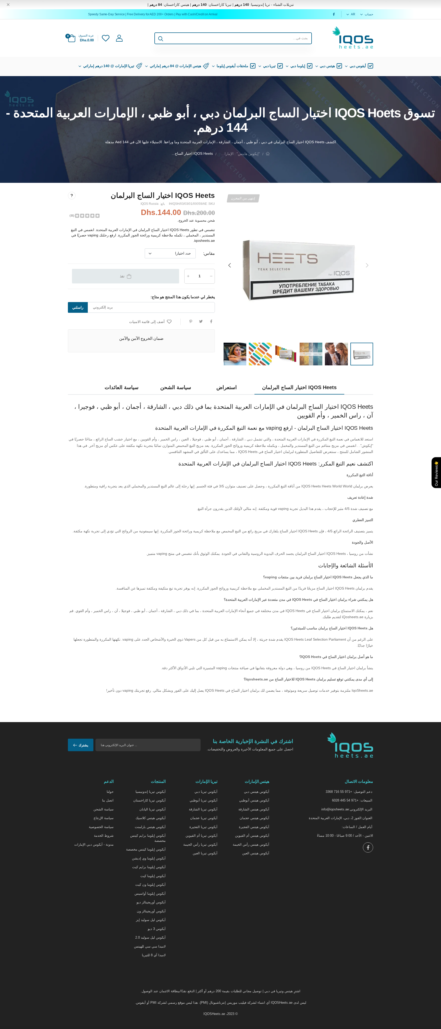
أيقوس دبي (358, 66)
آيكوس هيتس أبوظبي (254, 800)
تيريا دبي (269, 66)
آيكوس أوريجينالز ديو (151, 902)
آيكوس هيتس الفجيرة (254, 827)
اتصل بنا (108, 800)
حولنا (110, 792)
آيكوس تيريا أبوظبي (203, 800)
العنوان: (366, 818)
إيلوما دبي (297, 66)
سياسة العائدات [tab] (122, 387)
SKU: (211, 204)
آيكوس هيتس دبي (256, 792)
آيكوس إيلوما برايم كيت (149, 867)
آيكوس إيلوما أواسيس (150, 893)
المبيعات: (366, 800)
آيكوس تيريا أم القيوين (201, 835)
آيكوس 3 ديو (157, 929)
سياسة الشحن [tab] (175, 387)
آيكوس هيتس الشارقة (253, 809)
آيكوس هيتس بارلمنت (150, 827)
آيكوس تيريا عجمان (203, 818)
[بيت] (268, 153)
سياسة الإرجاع (104, 818)
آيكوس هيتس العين (255, 853)
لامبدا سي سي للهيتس (150, 946)
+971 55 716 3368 (339, 792)
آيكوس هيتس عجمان (254, 818)
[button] (230, 265)
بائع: (162, 204)
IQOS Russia (149, 204)
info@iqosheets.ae (335, 809)
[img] (87, 215)
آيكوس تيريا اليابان (152, 809)
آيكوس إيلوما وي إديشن (149, 858)
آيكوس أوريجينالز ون (151, 911)
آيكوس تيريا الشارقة (203, 809)
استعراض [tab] (226, 387)
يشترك (83, 745)
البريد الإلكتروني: (360, 809)
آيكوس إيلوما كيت (153, 876)
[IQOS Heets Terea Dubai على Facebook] (333, 14)
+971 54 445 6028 (345, 800)
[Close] (8, 4)
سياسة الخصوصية (101, 827)
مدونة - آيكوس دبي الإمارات (94, 844)
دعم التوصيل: (362, 792)
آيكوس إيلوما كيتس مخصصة (146, 849)
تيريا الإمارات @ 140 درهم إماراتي (108, 66)
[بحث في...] (160, 38)
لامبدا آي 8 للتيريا (154, 955)
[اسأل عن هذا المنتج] (72, 195)
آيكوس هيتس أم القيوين (252, 835)
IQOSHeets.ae (214, 1014)
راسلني (77, 307)
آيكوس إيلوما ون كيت (150, 885)
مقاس (209, 253)
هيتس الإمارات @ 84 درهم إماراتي (175, 66)
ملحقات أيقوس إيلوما (232, 66)
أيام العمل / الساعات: (357, 827)
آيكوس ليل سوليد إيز (151, 920)
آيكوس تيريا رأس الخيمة (200, 844)
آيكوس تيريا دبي (205, 792)
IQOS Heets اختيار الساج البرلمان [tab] (299, 387)
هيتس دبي (327, 66)
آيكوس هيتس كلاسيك (151, 818)
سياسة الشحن (103, 809)
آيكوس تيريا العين (205, 853)
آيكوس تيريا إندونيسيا (151, 792)
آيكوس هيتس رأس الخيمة (251, 844)
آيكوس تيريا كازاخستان (149, 800)
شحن (211, 220)
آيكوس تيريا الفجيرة (203, 827)
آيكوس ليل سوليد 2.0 (150, 937)
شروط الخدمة (104, 835)
